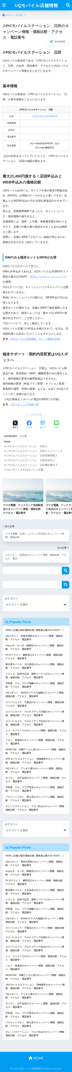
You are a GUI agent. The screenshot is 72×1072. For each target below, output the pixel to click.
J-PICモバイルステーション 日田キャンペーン (33, 451)
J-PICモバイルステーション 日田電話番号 (30, 465)
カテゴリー (11, 598)
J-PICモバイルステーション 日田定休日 (29, 460)
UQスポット (13, 469)
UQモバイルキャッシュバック (48, 276)
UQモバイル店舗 (33, 469)
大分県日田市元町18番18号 (44, 116)
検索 (65, 570)
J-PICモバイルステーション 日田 (25, 446)
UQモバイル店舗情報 (36, 5)
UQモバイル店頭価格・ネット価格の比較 (35, 339)
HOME (38, 1058)
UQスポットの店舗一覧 (25, 404)
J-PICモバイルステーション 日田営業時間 (30, 455)
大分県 (23, 436)
